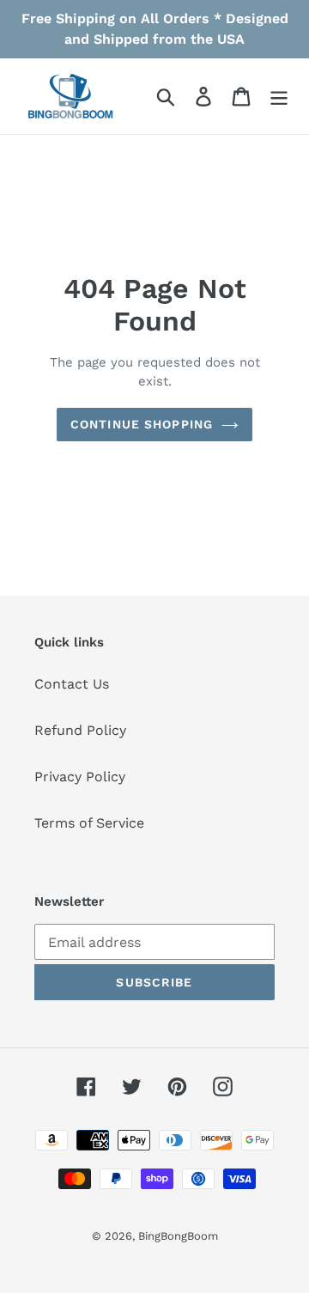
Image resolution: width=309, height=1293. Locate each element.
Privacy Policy (79, 776)
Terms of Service (89, 823)
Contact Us (71, 684)
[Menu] (279, 96)
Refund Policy (80, 730)
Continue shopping (141, 424)
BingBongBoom (178, 1235)
